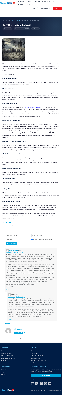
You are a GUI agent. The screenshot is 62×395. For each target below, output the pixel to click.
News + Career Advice (7, 356)
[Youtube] (49, 383)
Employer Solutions (45, 8)
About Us (4, 374)
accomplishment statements (33, 107)
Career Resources (47, 1)
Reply (7, 289)
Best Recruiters (35, 358)
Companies (37, 1)
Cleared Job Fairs (6, 353)
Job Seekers (21, 1)
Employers (21, 4)
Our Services (34, 353)
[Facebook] (41, 383)
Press (2, 372)
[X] (36, 383)
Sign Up (57, 8)
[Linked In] (32, 383)
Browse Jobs (4, 351)
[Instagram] (45, 383)
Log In (33, 8)
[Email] (24, 333)
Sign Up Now (46, 375)
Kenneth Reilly (13, 250)
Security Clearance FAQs (8, 358)
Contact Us (4, 370)
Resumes (18, 20)
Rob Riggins (18, 329)
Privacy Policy (42, 390)
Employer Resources (37, 356)
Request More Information (38, 360)
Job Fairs (29, 1)
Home (13, 20)
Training (29, 4)
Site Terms (34, 390)
